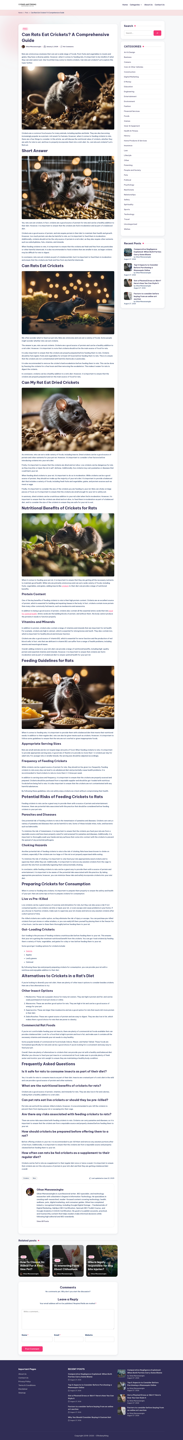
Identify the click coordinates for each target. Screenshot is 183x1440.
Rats (34, 1178)
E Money (127, 82)
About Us (22, 1374)
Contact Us (23, 1378)
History (127, 136)
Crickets (26, 1178)
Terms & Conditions (27, 1385)
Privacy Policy (24, 1381)
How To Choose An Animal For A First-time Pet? (32, 1265)
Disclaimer (23, 1389)
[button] (43, 1221)
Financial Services (132, 111)
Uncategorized (130, 224)
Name (25, 1335)
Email (57, 1335)
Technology (129, 214)
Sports (127, 209)
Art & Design (129, 52)
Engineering (129, 91)
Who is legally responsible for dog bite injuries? (100, 1265)
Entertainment (130, 96)
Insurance (128, 145)
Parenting (128, 165)
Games (127, 121)
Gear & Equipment (132, 126)
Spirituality (128, 204)
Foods (126, 116)
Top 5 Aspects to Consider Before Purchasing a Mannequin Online (146, 267)
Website (89, 1335)
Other (126, 160)
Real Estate (129, 190)
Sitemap (22, 1393)
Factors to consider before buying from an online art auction (146, 296)
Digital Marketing (131, 77)
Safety (127, 199)
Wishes (127, 229)
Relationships (130, 195)
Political (127, 180)
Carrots (29, 951)
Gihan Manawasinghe (50, 1189)
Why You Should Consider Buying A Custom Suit (89, 1417)
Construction (129, 72)
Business (128, 57)
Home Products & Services (135, 141)
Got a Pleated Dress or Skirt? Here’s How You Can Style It (147, 282)
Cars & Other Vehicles (133, 67)
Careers (127, 62)
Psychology (129, 185)
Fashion (127, 106)
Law (126, 150)
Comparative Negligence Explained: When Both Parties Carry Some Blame (147, 252)
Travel (127, 219)
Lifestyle (127, 155)
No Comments (68, 46)
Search (128, 25)
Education (128, 87)
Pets (25, 29)
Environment (129, 101)
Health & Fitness (131, 131)
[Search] (157, 33)
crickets (65, 586)
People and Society (132, 170)
